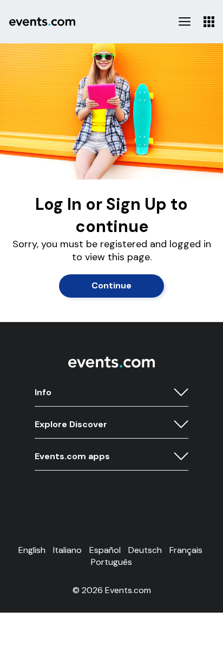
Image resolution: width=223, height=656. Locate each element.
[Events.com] (111, 365)
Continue (111, 285)
